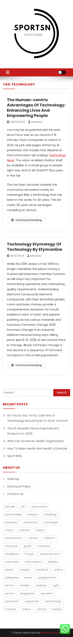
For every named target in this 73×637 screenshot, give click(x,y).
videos (26, 609)
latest (9, 570)
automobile (13, 514)
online (58, 570)
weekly (57, 609)
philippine (11, 578)
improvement (50, 554)
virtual (41, 609)
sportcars (11, 601)
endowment (14, 538)
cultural (24, 530)
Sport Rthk (14, 456)
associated (39, 507)
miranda (36, 122)
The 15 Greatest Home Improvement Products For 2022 (33, 431)
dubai (40, 530)
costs (9, 530)
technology (53, 601)
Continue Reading (28, 220)
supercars (32, 601)
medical (42, 570)
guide (27, 546)
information (33, 562)
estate (33, 538)
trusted (10, 609)
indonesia (12, 562)
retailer (25, 585)
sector (9, 593)
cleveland (30, 522)
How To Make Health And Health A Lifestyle (37, 449)
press (28, 578)
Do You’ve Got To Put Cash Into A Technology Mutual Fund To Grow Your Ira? (37, 418)
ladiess (53, 562)
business (11, 522)
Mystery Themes (51, 632)
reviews (41, 585)
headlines (12, 554)
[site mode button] (62, 72)
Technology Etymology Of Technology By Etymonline (34, 246)
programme (47, 578)
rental (9, 585)
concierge (51, 522)
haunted (44, 546)
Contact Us (15, 494)
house (29, 554)
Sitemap (13, 479)
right (56, 585)
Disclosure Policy (19, 486)
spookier (47, 593)
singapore (27, 593)
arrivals (10, 507)
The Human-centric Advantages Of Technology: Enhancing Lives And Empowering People (36, 107)
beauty (33, 514)
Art (23, 507)
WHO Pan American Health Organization (35, 441)
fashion (49, 538)
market (24, 570)
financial (11, 546)
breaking (50, 514)
